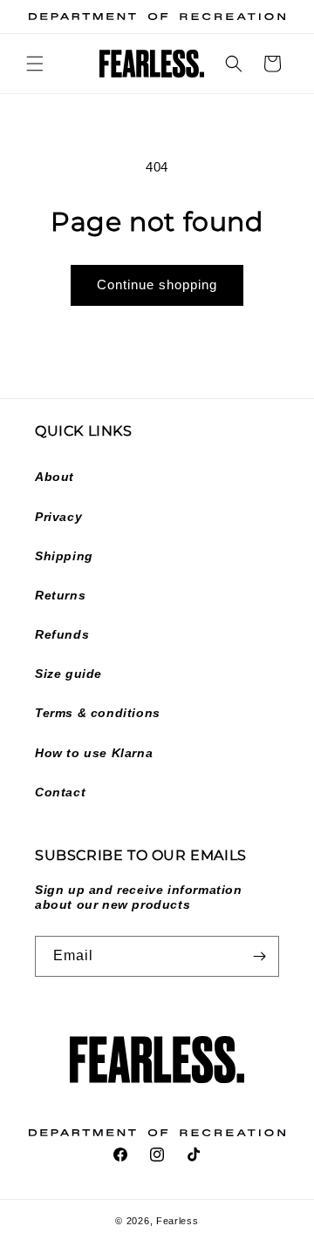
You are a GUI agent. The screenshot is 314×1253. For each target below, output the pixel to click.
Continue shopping (157, 284)
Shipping (64, 556)
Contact (60, 792)
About (54, 477)
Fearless (177, 1221)
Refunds (62, 634)
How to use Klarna (94, 753)
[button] (35, 63)
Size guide (68, 674)
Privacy (58, 517)
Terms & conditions (97, 713)
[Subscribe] (259, 956)
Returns (60, 595)
